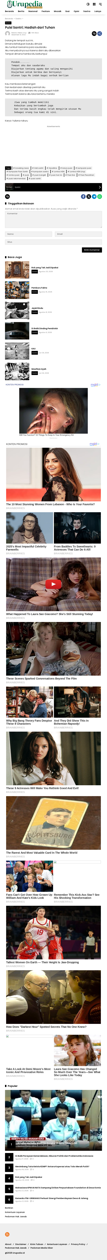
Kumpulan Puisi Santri (18, 171)
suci (28, 40)
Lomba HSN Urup (77, 171)
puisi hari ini (56, 175)
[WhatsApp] (99, 196)
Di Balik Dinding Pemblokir (44, 328)
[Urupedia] (24, 4)
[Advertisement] (26, 145)
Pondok (15, 62)
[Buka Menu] (94, 4)
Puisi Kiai (71, 175)
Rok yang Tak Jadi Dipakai (44, 267)
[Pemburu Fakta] (17, 290)
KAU (33, 348)
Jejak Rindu (37, 308)
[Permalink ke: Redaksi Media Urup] (8, 33)
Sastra (8, 23)
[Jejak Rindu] (17, 310)
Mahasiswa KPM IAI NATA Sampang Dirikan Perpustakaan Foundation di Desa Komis (58, 1187)
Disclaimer (20, 1244)
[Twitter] (88, 196)
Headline (53, 168)
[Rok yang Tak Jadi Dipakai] (17, 270)
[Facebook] (83, 196)
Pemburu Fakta (39, 287)
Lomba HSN (59, 171)
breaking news (22, 168)
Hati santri (38, 168)
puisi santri (36, 178)
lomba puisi (14, 175)
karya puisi (67, 168)
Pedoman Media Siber (42, 1247)
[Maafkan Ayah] (17, 371)
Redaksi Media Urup (18, 33)
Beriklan (9, 1208)
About (8, 1244)
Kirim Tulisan (36, 1244)
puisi (27, 175)
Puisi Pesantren (87, 175)
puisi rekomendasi (17, 178)
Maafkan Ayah (38, 369)
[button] (88, 4)
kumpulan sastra (40, 171)
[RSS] (7, 1234)
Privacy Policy (78, 1244)
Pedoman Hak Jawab (16, 1247)
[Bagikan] (99, 33)
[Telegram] (94, 196)
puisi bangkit (40, 175)
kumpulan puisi (84, 168)
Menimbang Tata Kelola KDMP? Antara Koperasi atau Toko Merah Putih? (52, 1166)
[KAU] (17, 351)
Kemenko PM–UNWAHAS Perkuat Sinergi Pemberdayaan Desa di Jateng (51, 1198)
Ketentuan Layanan (15, 1212)
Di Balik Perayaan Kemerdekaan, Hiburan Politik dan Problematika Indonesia (54, 1156)
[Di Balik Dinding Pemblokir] (17, 331)
